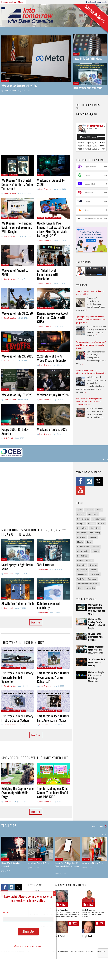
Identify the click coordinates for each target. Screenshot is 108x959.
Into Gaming (95, 532)
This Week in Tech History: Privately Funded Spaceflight (17, 677)
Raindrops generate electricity (49, 605)
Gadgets (40, 218)
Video (23, 668)
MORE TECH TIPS (98, 826)
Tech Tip (5, 424)
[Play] (81, 136)
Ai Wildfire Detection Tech (17, 603)
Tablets (93, 569)
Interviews (13, 175)
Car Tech (81, 514)
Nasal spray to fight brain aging (87, 88)
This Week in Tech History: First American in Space (53, 718)
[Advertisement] (34, 123)
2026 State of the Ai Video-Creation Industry (51, 358)
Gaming (91, 523)
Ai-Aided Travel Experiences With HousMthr (47, 274)
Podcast (5, 81)
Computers (93, 514)
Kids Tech (81, 537)
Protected (81, 565)
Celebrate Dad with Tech (38, 863)
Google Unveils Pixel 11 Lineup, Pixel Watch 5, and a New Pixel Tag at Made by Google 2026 (53, 229)
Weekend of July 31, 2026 (17, 313)
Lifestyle (92, 537)
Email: (6, 912)
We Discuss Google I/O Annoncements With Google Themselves (96, 677)
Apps (79, 509)
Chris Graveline (10, 686)
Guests (4, 175)
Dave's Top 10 (83, 519)
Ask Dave (89, 509)
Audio (99, 509)
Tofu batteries (45, 564)
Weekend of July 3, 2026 (52, 429)
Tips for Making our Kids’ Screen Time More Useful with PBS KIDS (52, 792)
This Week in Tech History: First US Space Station (17, 718)
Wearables (56, 218)
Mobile (80, 542)
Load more (35, 622)
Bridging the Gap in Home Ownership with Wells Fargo (17, 792)
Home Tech (95, 528)
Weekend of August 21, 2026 (19, 85)
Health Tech (82, 528)
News (76, 54)
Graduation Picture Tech (92, 863)
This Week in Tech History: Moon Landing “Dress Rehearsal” (53, 677)
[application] (91, 137)
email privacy (36, 946)
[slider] (101, 136)
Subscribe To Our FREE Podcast (87, 58)
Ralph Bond (8, 573)
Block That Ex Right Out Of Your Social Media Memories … (67, 866)
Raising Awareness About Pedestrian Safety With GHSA (52, 317)
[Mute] (97, 136)
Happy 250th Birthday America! (15, 431)
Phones (48, 218)
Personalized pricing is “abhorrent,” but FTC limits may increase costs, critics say (91, 345)
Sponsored (6, 783)
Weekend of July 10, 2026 (53, 394)
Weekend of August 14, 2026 (51, 182)
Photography (82, 551)
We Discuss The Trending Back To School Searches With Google (16, 227)
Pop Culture (82, 556)
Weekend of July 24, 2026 (17, 355)
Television (92, 579)
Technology (82, 574)
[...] (86, 310)
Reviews (93, 565)
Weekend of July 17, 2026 (16, 394)
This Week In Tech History (10, 668)
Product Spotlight (84, 560)
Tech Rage (95, 574)
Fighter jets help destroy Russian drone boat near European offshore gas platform (90, 319)
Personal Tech (83, 546)
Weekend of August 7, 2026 (14, 272)
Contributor (8, 801)
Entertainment (98, 519)
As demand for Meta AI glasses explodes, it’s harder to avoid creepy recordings (89, 401)
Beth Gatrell (8, 438)
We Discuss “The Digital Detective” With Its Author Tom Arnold (17, 184)
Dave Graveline (10, 90)
